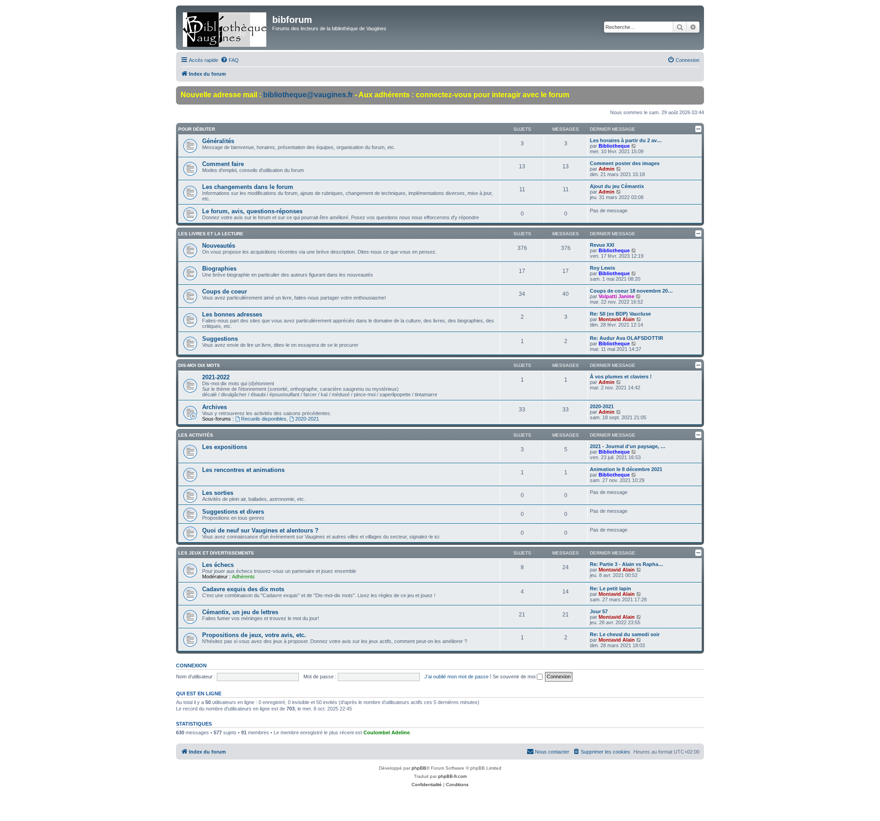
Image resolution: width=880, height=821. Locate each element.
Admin (607, 169)
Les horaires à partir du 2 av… (626, 140)
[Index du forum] (225, 28)
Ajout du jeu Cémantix (617, 186)
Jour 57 (599, 611)
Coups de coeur (224, 291)
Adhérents (243, 576)
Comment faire (223, 164)
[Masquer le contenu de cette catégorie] (698, 129)
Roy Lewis (602, 268)
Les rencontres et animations (243, 469)
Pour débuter (196, 129)
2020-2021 (307, 419)
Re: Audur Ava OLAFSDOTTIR (626, 338)
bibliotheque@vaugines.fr (308, 95)
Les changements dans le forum (247, 186)
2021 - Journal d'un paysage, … (628, 446)
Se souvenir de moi (515, 676)
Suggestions (220, 338)
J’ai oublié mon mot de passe (456, 676)
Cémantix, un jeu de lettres (240, 612)
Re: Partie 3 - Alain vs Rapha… (626, 564)
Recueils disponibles (263, 419)
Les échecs (218, 564)
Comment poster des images (625, 163)
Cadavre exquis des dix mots (243, 589)
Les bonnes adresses (232, 314)
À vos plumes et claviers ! (621, 376)
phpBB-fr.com (452, 776)
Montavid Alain (617, 319)
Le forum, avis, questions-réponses (252, 211)
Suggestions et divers (233, 511)
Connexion (191, 665)
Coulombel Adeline (386, 732)
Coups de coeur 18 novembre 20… (631, 291)
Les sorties (217, 492)
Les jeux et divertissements (216, 552)
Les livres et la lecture (210, 233)
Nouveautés (218, 245)
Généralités (218, 141)
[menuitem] (229, 60)
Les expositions (224, 447)
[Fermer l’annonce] (696, 93)
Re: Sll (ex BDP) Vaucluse (620, 313)
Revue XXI (602, 245)
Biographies (219, 268)
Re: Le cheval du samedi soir (625, 634)
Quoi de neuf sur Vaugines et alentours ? (260, 530)
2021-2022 (216, 377)
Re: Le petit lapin (610, 588)
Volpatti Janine (616, 296)
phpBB (419, 768)
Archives (214, 407)
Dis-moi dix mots (199, 365)
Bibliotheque (614, 146)
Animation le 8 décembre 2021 (626, 469)
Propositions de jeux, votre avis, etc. (254, 635)
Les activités (195, 435)
